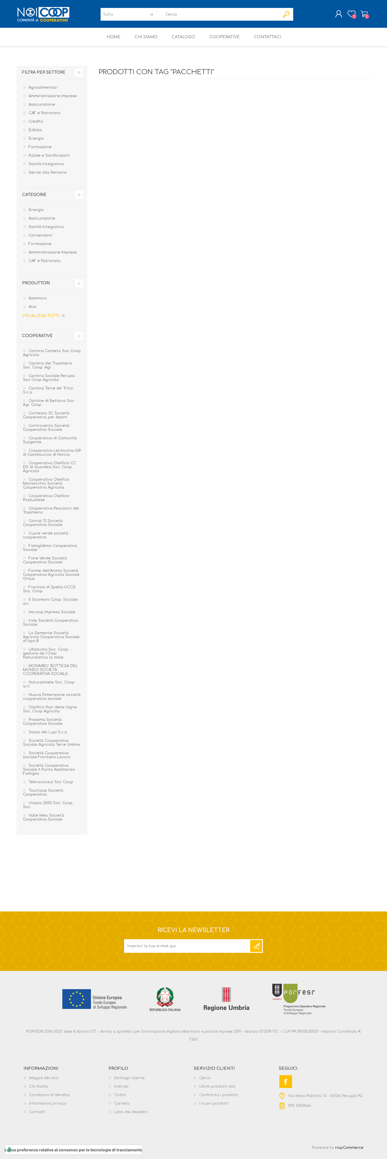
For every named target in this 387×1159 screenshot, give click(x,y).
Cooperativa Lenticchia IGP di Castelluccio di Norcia (52, 453)
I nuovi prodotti (214, 1103)
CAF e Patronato (45, 113)
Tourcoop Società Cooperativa (43, 792)
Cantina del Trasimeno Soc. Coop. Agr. (47, 365)
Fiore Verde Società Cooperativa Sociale (45, 560)
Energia (36, 138)
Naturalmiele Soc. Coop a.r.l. (49, 684)
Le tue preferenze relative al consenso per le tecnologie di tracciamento (73, 1149)
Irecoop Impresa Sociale (52, 612)
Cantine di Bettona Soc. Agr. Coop (49, 403)
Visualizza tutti (40, 316)
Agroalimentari (43, 88)
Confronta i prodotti (218, 1095)
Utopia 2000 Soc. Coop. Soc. (48, 805)
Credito (36, 121)
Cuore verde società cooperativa (45, 535)
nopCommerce (349, 1148)
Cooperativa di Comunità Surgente (50, 440)
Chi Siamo (38, 1086)
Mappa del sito (43, 1078)
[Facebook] (285, 1081)
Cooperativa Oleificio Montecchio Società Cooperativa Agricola (46, 483)
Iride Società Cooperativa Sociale (50, 623)
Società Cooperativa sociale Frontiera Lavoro (46, 755)
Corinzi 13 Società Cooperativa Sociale (43, 523)
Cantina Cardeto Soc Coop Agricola (52, 353)
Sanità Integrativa (46, 164)
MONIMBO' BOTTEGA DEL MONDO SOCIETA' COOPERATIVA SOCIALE (50, 670)
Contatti (37, 1112)
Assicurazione (42, 104)
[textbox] (218, 14)
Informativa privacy (47, 1103)
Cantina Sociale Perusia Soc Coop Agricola (49, 378)
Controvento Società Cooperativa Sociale (46, 428)
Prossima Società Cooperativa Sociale (42, 722)
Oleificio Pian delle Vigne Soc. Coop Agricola (50, 709)
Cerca (204, 1078)
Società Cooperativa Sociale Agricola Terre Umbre (51, 743)
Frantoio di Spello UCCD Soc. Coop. (49, 589)
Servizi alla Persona (48, 172)
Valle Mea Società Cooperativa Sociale (43, 817)
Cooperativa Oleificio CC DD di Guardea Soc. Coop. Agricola (49, 467)
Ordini (120, 1095)
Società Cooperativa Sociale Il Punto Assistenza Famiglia (49, 769)
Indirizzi (121, 1086)
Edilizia (35, 130)
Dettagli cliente (129, 1078)
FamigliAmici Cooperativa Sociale (50, 548)
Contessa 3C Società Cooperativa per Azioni (46, 415)
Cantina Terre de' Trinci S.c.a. (48, 390)
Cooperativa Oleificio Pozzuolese (46, 498)
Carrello (364, 14)
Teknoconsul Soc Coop (51, 782)
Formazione (40, 147)
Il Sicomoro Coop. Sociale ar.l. (50, 602)
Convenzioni (40, 235)
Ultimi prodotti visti (217, 1086)
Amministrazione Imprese (53, 96)
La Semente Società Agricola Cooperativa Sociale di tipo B (51, 637)
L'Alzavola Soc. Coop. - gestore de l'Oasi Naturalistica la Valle (47, 653)
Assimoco (38, 298)
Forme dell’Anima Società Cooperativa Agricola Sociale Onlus (51, 575)
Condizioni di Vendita (49, 1095)
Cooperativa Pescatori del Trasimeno (51, 510)
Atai (32, 307)
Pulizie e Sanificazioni (49, 155)
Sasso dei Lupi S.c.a (48, 732)
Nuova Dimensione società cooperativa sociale (51, 697)
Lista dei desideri (130, 1112)
